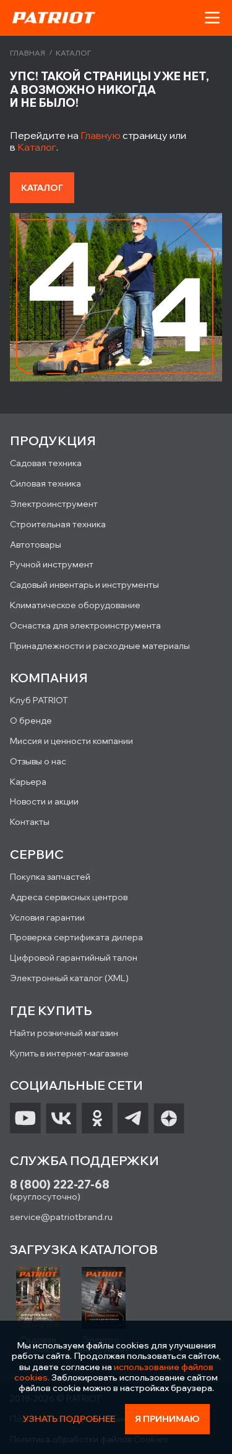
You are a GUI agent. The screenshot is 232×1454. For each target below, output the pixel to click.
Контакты (29, 821)
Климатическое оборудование (75, 605)
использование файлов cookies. (113, 1372)
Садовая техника (46, 463)
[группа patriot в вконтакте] (61, 1118)
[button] (212, 17)
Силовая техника (45, 483)
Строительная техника (58, 524)
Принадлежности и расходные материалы (100, 645)
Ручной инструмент (51, 564)
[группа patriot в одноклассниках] (97, 1118)
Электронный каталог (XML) (69, 978)
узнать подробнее (69, 1419)
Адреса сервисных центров (68, 897)
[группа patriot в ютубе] (25, 1118)
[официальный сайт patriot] (53, 17)
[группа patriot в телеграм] (133, 1118)
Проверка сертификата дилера (76, 937)
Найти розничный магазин (64, 1032)
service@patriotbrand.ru (61, 1216)
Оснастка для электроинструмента (85, 625)
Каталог (36, 147)
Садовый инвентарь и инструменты (84, 584)
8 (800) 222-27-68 (60, 1184)
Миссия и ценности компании (71, 740)
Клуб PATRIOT (39, 700)
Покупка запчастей (50, 876)
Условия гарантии (47, 917)
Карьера (28, 781)
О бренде (31, 720)
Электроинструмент (54, 503)
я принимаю (167, 1418)
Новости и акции (44, 801)
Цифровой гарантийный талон (73, 957)
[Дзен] (168, 1118)
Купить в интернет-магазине (69, 1053)
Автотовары (35, 544)
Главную (100, 135)
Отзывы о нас (38, 761)
